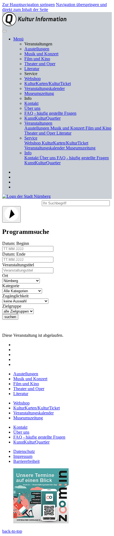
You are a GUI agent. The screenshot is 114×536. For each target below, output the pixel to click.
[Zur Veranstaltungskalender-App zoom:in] (41, 521)
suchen (10, 317)
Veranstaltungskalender (44, 88)
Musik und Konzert (41, 53)
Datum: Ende (15, 254)
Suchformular (21, 202)
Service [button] (30, 138)
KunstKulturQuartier (42, 118)
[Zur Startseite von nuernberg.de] (26, 196)
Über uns (32, 108)
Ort (6, 275)
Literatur (31, 68)
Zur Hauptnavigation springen (28, 4)
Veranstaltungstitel (19, 264)
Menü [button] (18, 39)
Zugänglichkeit (16, 296)
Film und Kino (37, 58)
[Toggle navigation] (4, 31)
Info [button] (28, 153)
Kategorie (12, 285)
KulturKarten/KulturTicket (47, 83)
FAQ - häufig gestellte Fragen (50, 113)
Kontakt (31, 103)
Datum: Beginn (16, 243)
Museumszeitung (39, 93)
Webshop (32, 78)
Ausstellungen (36, 49)
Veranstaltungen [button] (38, 123)
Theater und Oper (39, 63)
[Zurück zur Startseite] (34, 24)
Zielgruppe (13, 306)
